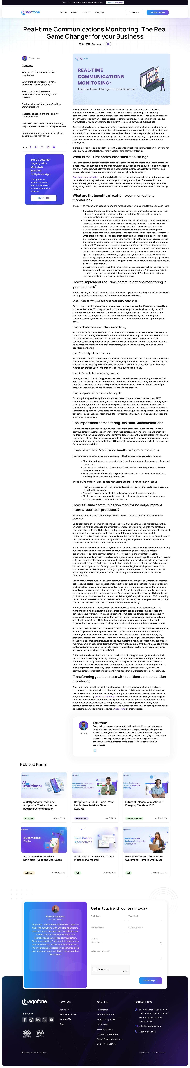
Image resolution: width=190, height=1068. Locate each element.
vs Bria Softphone (105, 1014)
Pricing (74, 12)
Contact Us (65, 1019)
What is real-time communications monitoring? (39, 73)
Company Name (135, 927)
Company (99, 12)
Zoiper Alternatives (106, 1043)
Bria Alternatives (105, 1029)
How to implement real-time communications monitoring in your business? (39, 94)
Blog (62, 1024)
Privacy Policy (144, 1052)
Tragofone (120, 708)
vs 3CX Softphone (106, 1019)
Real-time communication (85, 177)
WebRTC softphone (104, 696)
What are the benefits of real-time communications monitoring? (39, 83)
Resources (86, 12)
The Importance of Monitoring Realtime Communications (41, 105)
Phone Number (97, 927)
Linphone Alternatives (107, 1034)
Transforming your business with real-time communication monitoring (43, 134)
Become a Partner (68, 1014)
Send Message (149, 981)
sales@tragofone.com (150, 1026)
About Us (64, 1009)
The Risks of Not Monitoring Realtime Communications (40, 115)
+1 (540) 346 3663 (147, 1031)
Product (63, 12)
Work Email (133, 916)
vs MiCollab (102, 1024)
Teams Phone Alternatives (109, 1039)
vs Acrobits (102, 1009)
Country (94, 938)
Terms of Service (159, 1052)
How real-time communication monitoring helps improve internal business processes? (44, 125)
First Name (96, 916)
